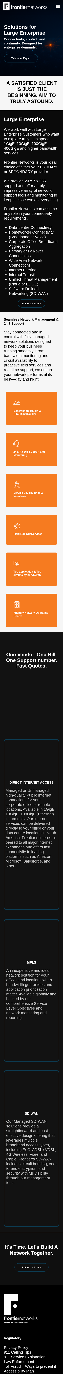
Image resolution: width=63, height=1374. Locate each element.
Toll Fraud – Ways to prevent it (30, 1366)
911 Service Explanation (25, 1357)
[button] (58, 6)
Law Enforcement (19, 1362)
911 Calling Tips (17, 1352)
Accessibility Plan (19, 1371)
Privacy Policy (16, 1347)
